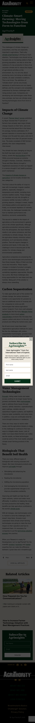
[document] (17, 361)
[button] (31, 339)
